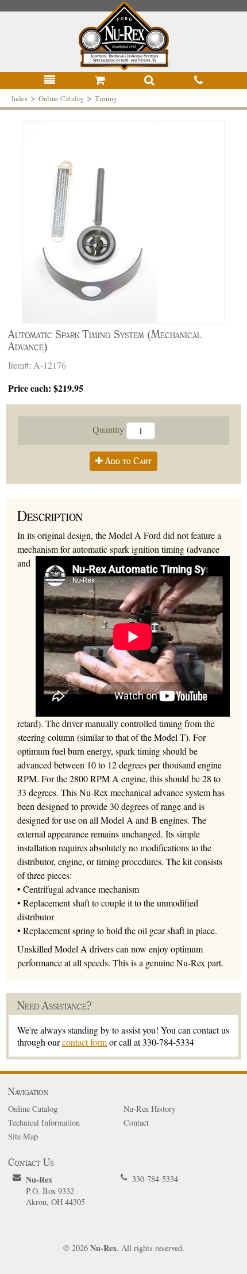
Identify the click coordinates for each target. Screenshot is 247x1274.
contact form (84, 1042)
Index (19, 98)
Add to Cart (127, 461)
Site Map (23, 1136)
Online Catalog (61, 98)
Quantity (109, 429)
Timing (106, 98)
